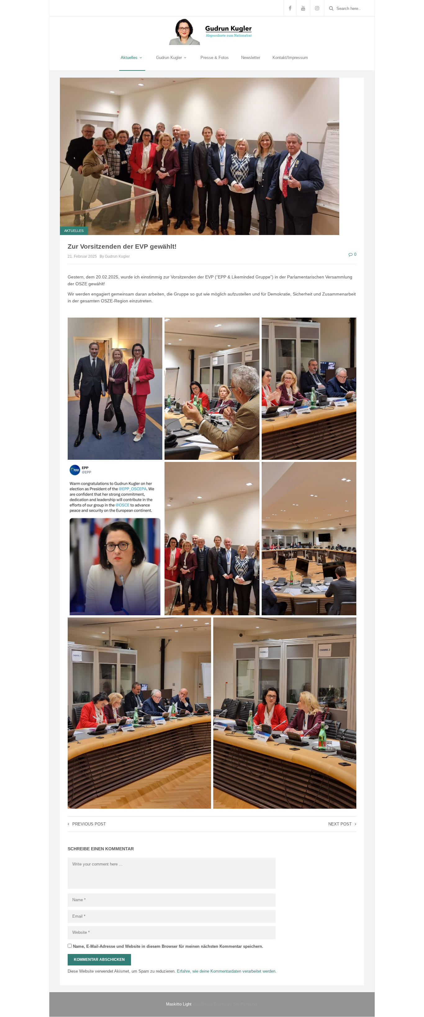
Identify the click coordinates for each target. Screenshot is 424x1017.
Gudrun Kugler (169, 57)
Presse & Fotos (215, 57)
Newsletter (250, 57)
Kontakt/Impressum (290, 57)
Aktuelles (130, 57)
